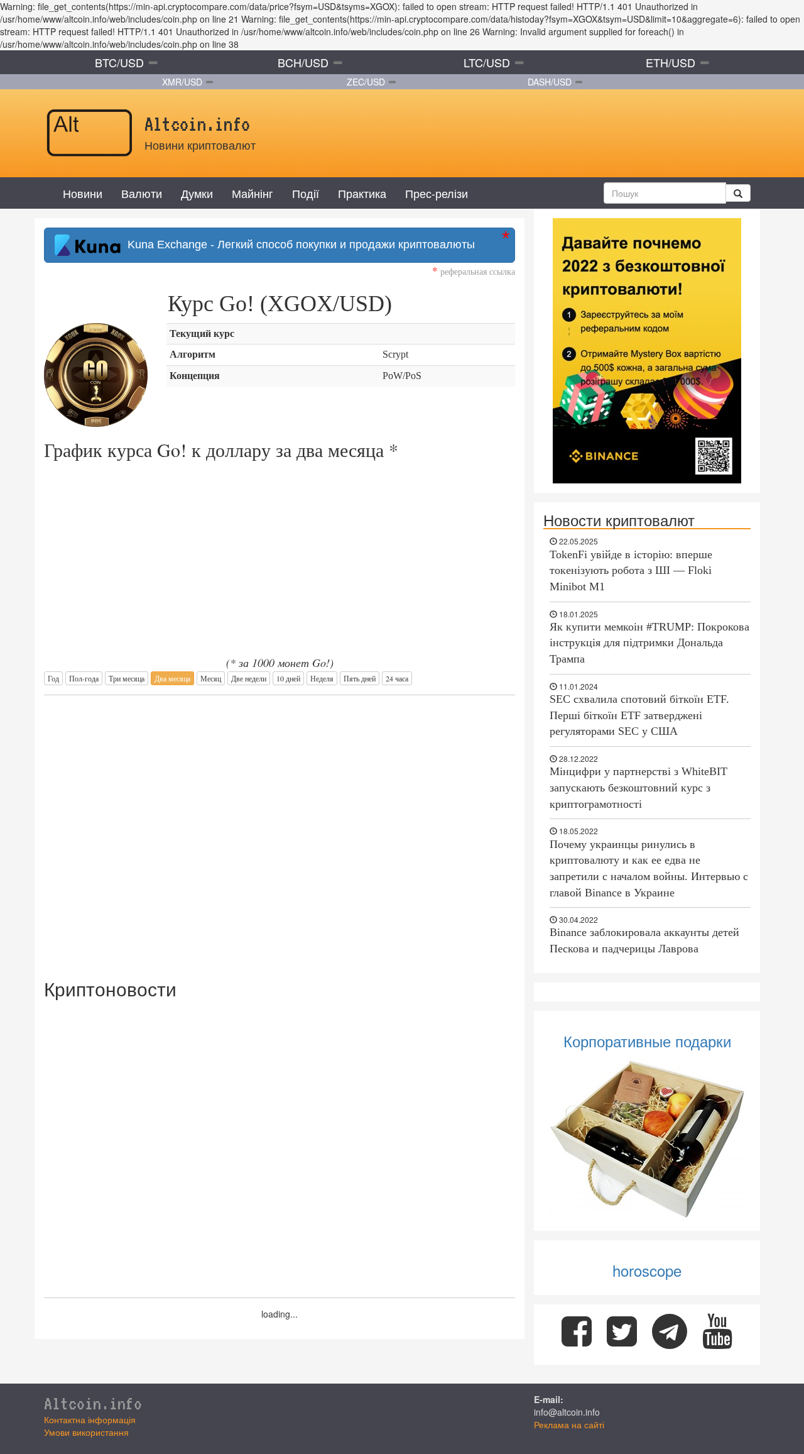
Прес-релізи (436, 193)
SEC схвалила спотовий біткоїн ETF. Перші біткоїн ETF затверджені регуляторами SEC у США (639, 715)
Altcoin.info (93, 1403)
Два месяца (172, 678)
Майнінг (252, 193)
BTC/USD (119, 62)
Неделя (322, 678)
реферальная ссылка (473, 271)
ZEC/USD (366, 81)
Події (305, 193)
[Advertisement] (279, 830)
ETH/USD (670, 62)
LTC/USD (487, 62)
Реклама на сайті (569, 1424)
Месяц (210, 678)
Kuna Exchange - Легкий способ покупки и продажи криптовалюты (298, 244)
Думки (197, 193)
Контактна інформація (90, 1419)
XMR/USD (182, 81)
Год (53, 678)
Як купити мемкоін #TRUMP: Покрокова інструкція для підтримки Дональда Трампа (649, 642)
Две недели (248, 678)
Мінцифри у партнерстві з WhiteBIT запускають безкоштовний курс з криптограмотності (638, 787)
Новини (82, 193)
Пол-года (84, 678)
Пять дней (360, 678)
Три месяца (126, 678)
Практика (362, 193)
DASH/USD (550, 81)
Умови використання (86, 1432)
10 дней (288, 678)
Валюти (141, 193)
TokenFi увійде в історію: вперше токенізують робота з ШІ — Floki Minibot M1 (631, 570)
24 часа (397, 678)
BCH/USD (303, 62)
